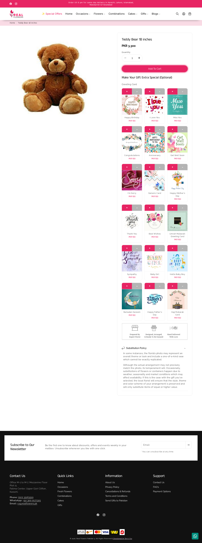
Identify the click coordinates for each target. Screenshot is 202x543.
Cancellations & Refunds (117, 491)
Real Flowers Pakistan (85, 538)
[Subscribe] (188, 445)
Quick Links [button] (66, 476)
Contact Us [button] (17, 476)
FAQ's (156, 487)
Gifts (60, 505)
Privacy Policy (112, 487)
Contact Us (158, 482)
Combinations (65, 496)
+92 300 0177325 (32, 500)
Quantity (126, 52)
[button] (83, 13)
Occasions (63, 487)
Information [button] (113, 476)
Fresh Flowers (65, 491)
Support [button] (159, 476)
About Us (110, 482)
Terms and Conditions (116, 496)
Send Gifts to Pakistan (116, 500)
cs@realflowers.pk (27, 503)
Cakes (61, 500)
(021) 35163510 (25, 497)
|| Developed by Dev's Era (122, 538)
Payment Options (162, 491)
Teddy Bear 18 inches (27, 23)
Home (12, 23)
